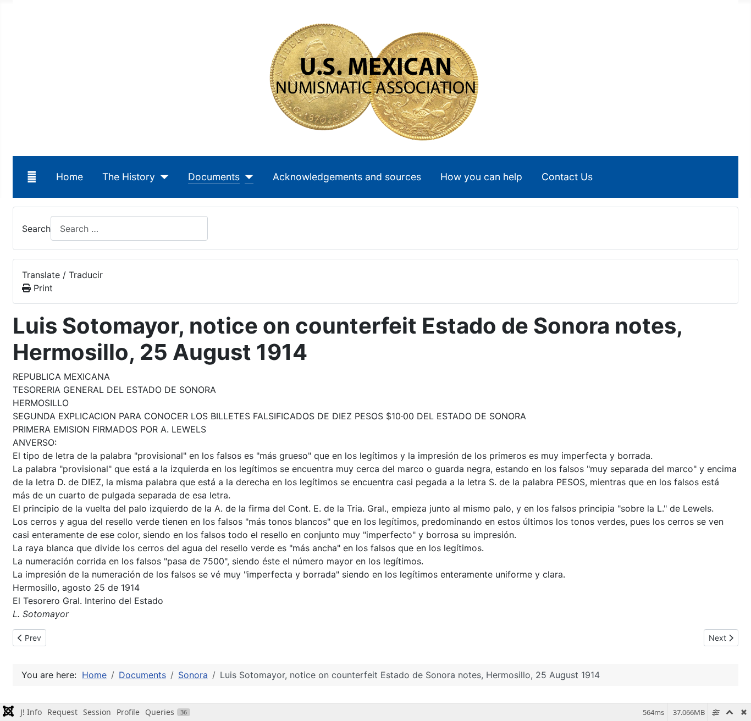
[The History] (162, 177)
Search (36, 228)
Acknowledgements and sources (347, 176)
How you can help (481, 176)
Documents (214, 176)
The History (128, 176)
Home (69, 176)
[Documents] (246, 177)
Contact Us (567, 176)
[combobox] (129, 228)
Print (42, 287)
